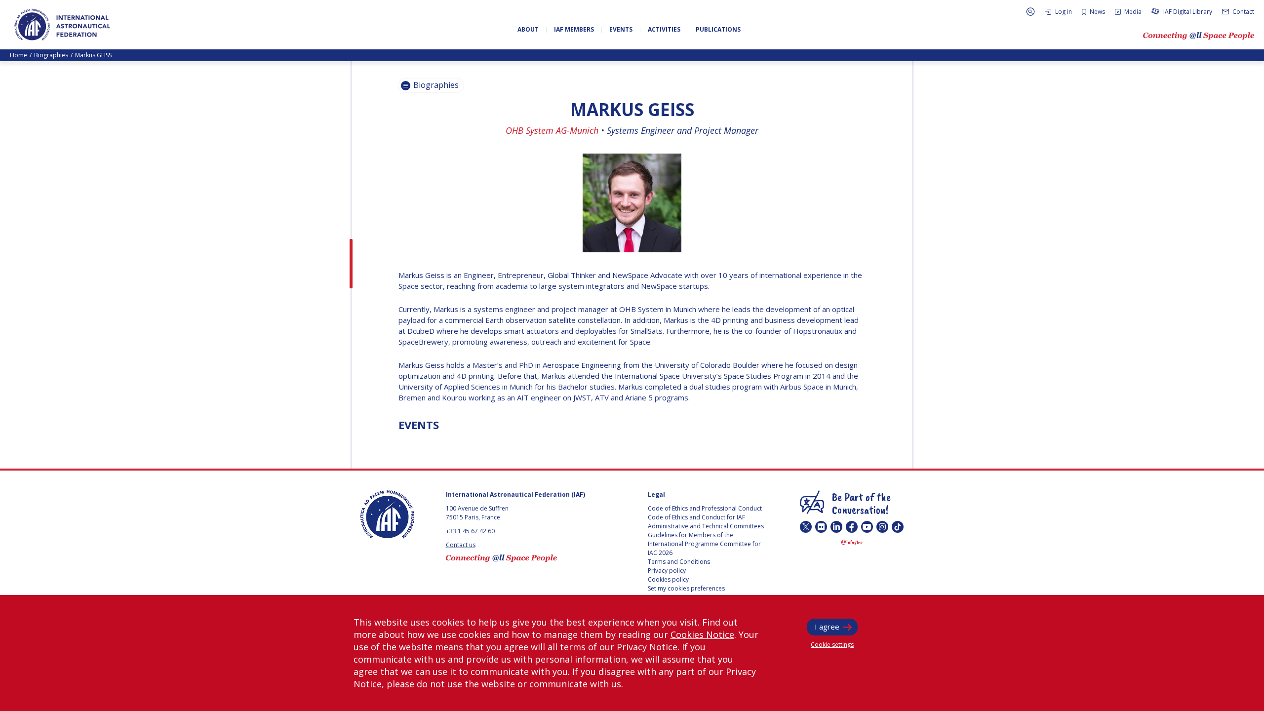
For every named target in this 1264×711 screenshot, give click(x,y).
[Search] (1030, 11)
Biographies (51, 55)
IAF (62, 24)
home (18, 55)
